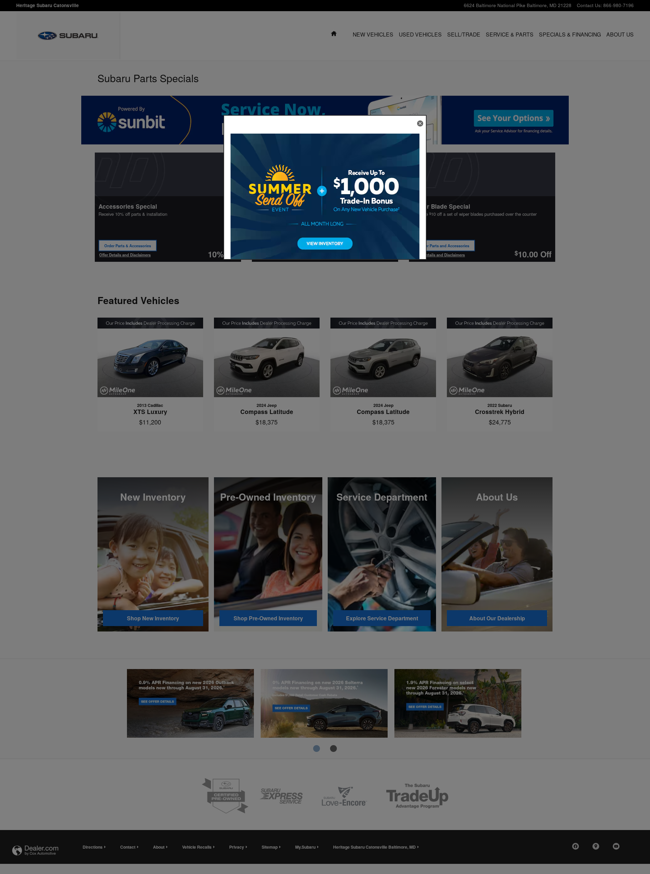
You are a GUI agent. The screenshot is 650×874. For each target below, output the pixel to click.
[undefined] (325, 201)
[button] (420, 123)
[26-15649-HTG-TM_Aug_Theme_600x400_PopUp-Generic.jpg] (325, 201)
